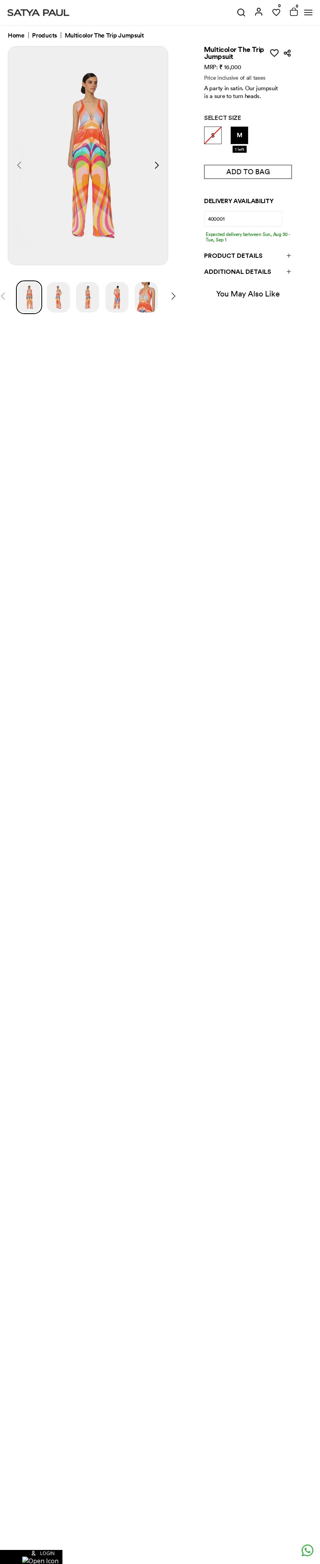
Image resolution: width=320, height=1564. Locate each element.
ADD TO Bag (248, 171)
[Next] (173, 297)
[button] (31, 1557)
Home (16, 35)
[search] (241, 12)
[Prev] (3, 297)
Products (44, 35)
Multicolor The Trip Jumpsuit (104, 35)
